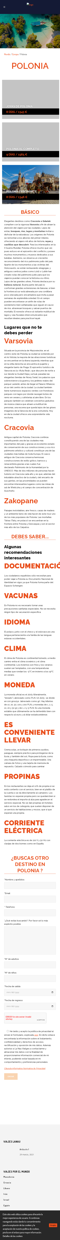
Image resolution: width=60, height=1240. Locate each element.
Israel (6, 1199)
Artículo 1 (24, 1149)
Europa (15, 54)
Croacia (7, 1182)
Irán (5, 1194)
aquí (36, 1035)
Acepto (53, 1225)
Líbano (6, 1188)
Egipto (6, 1205)
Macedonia (8, 1177)
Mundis (7, 54)
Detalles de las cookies (13, 1236)
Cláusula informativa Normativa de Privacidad (24, 1068)
